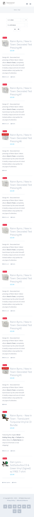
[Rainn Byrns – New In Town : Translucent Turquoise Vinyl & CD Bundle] (5, 417)
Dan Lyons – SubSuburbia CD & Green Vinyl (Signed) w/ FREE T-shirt (20, 466)
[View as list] (18, 29)
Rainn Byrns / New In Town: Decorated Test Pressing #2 (21, 325)
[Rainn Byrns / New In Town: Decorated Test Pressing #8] (5, 43)
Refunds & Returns (22, 500)
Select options (7, 482)
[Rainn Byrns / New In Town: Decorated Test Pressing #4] (5, 230)
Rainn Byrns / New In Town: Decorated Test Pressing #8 (21, 45)
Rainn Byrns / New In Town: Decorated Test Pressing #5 (21, 185)
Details (13, 77)
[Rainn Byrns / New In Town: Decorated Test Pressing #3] (5, 277)
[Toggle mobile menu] (30, 4)
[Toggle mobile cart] (27, 4)
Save (5, 412)
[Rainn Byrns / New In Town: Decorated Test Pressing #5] (5, 183)
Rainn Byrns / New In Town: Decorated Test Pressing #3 (21, 278)
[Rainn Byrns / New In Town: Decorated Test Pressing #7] (5, 90)
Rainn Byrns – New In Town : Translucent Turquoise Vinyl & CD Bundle (21, 420)
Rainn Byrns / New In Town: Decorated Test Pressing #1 (21, 372)
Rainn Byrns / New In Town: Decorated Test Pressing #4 (21, 232)
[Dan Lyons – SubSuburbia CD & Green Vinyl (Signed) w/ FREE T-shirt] (5, 464)
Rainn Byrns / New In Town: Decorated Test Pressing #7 (21, 91)
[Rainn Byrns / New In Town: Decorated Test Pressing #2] (5, 323)
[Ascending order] (26, 20)
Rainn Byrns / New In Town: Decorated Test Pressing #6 (21, 138)
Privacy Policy (11, 500)
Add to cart (6, 77)
